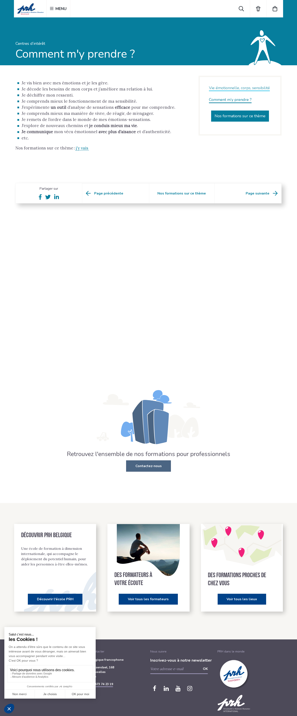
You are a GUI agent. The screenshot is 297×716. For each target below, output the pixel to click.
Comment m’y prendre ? (230, 99)
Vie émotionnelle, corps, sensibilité (239, 88)
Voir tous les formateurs (148, 599)
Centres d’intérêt (30, 43)
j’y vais (82, 148)
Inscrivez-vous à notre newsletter (181, 660)
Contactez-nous (148, 466)
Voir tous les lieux (242, 599)
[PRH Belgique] (30, 8)
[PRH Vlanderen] (233, 693)
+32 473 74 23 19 (100, 684)
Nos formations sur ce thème (240, 116)
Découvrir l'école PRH (55, 599)
